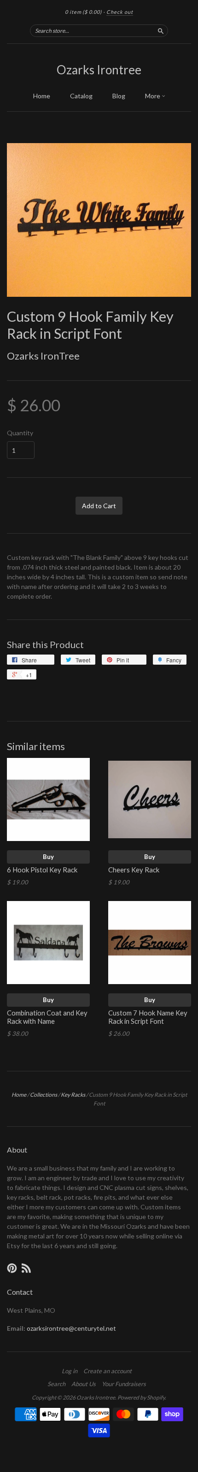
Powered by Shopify (141, 1397)
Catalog (81, 96)
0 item (83, 12)
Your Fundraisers (124, 1384)
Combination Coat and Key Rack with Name (47, 1017)
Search (56, 1384)
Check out (119, 12)
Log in (69, 1371)
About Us (83, 1384)
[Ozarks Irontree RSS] (26, 1268)
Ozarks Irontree (99, 69)
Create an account (107, 1371)
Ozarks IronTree (43, 355)
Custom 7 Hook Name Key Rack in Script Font (147, 1017)
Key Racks (73, 1094)
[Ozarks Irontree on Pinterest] (12, 1268)
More (153, 96)
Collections (43, 1094)
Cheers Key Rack (133, 869)
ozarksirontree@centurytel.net (71, 1328)
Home (41, 96)
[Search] (160, 30)
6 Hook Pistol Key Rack (42, 869)
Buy (48, 856)
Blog (118, 96)
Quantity (20, 433)
